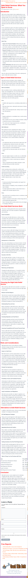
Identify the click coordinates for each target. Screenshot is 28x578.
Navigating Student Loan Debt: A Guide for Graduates (16, 2)
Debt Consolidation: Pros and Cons (8, 1)
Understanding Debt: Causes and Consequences (12, 546)
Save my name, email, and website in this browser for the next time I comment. (13, 536)
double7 (17, 9)
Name (2, 519)
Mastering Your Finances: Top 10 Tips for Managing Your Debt (15, 548)
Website (2, 528)
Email (2, 524)
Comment (3, 507)
